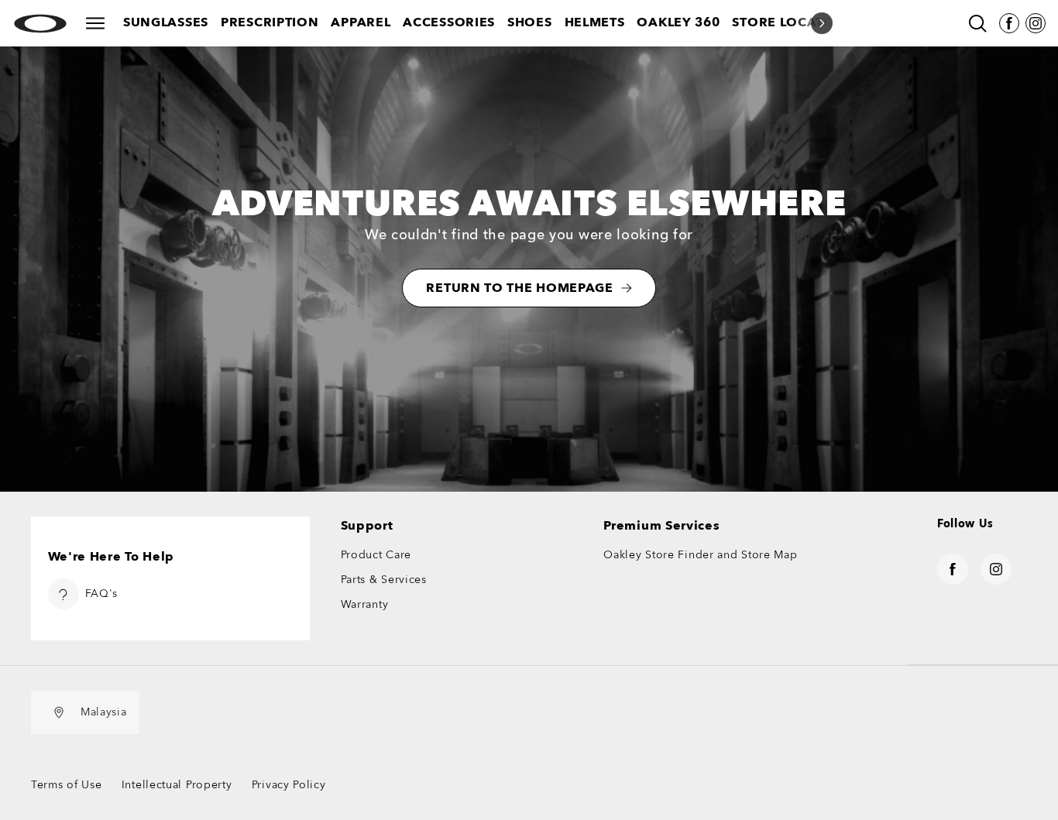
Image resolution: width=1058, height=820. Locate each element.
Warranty (365, 604)
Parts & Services (384, 579)
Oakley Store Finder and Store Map (700, 554)
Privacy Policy (289, 784)
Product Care (376, 554)
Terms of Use (66, 784)
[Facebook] (1009, 23)
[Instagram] (1035, 23)
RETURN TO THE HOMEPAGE (519, 288)
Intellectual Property (177, 784)
